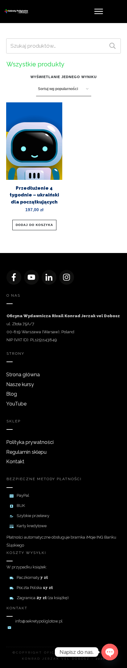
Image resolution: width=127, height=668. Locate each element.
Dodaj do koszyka (34, 225)
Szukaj (112, 46)
